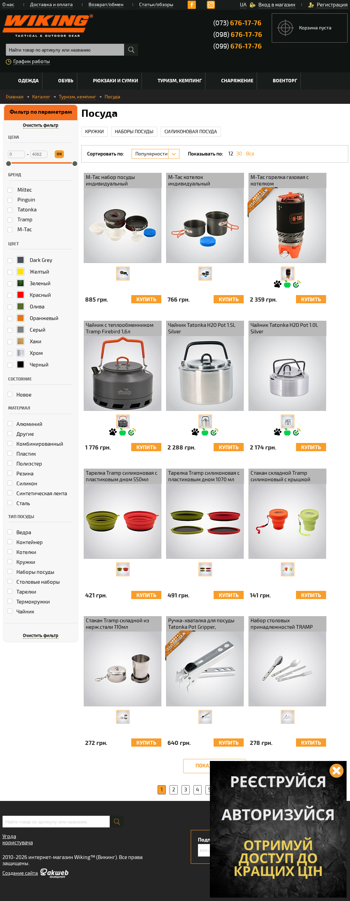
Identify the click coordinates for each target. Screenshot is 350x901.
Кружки (25, 562)
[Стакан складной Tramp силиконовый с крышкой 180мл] (288, 569)
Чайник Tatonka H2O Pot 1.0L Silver (284, 328)
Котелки (25, 552)
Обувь (65, 81)
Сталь (22, 503)
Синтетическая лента (41, 493)
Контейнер (29, 542)
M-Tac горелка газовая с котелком (280, 180)
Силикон (26, 484)
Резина (24, 474)
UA (243, 5)
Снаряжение (237, 81)
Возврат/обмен (106, 5)
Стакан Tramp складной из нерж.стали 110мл (117, 624)
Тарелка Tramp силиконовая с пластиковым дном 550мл (121, 476)
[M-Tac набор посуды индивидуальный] (123, 273)
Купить (146, 299)
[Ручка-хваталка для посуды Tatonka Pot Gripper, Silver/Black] (205, 717)
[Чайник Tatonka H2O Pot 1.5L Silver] (205, 421)
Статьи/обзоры (156, 5)
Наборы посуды (34, 572)
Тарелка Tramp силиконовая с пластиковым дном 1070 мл (204, 476)
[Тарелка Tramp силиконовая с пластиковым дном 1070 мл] (205, 569)
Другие (24, 434)
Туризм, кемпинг (180, 81)
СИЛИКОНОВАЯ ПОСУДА (190, 132)
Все (250, 154)
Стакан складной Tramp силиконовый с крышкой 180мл (280, 477)
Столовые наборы (37, 582)
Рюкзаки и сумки (115, 81)
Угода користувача (17, 839)
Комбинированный (39, 444)
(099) (237, 46)
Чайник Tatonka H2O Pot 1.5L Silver (201, 328)
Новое (23, 395)
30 (239, 154)
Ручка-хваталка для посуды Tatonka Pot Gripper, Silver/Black (201, 624)
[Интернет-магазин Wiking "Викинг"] (47, 25)
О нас (8, 5)
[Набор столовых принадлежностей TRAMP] (288, 717)
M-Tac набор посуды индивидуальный (110, 180)
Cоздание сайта (20, 873)
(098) (237, 34)
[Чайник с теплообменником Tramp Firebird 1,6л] (123, 421)
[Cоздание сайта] (54, 877)
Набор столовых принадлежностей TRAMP (282, 624)
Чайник (24, 612)
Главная (15, 97)
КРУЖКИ (94, 132)
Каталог (41, 97)
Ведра (23, 532)
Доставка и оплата (51, 5)
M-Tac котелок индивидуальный (189, 180)
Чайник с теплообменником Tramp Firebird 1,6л (119, 328)
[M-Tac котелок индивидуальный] (205, 273)
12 (230, 154)
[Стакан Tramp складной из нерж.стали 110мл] (123, 717)
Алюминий (28, 424)
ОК (59, 154)
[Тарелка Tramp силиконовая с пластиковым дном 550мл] (123, 569)
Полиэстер (28, 464)
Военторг (285, 81)
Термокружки (32, 602)
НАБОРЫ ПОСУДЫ (134, 132)
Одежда (28, 81)
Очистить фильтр (40, 125)
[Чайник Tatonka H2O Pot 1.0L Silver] (288, 421)
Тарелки (25, 592)
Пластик (25, 454)
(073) (237, 23)
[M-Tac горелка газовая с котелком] (288, 273)
